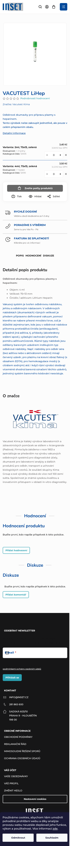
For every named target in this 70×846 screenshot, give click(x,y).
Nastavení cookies (35, 799)
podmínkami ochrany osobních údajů (22, 669)
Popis (20, 255)
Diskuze (48, 255)
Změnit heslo (13, 790)
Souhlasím (51, 837)
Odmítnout (18, 837)
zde (55, 828)
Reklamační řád (15, 744)
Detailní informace (14, 133)
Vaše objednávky (16, 776)
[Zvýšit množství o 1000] (60, 155)
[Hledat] (40, 6)
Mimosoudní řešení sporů (22, 751)
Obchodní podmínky (18, 736)
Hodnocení (33, 255)
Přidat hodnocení (16, 550)
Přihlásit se (12, 677)
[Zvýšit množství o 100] (60, 174)
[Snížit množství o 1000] (47, 155)
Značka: (16, 104)
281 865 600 (16, 704)
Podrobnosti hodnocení (35, 98)
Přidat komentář (15, 594)
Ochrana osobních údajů (22, 758)
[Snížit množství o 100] (47, 174)
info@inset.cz (18, 697)
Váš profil (11, 783)
